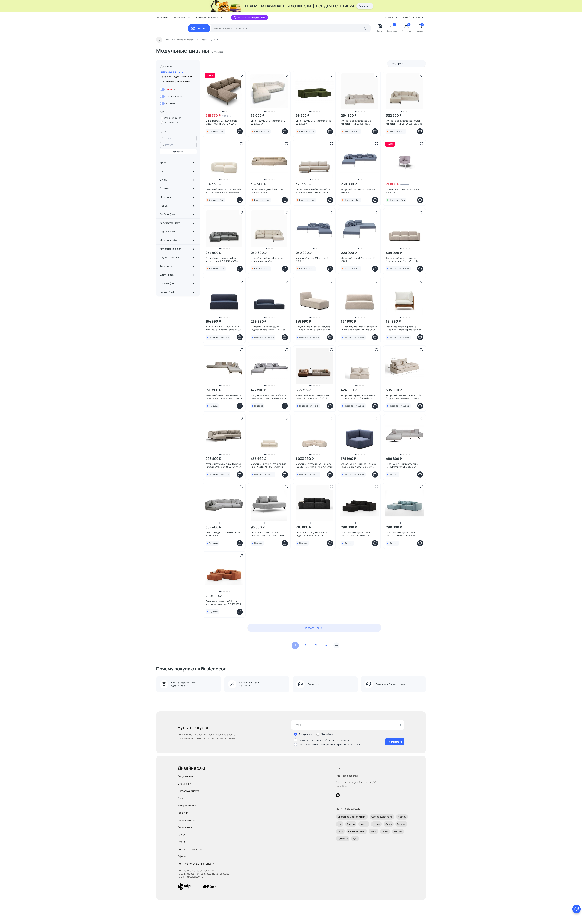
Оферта (182, 856)
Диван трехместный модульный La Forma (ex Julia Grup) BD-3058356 (313, 191)
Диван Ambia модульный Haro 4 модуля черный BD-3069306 (356, 534)
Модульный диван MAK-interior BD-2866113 (358, 191)
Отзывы (182, 841)
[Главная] (172, 28)
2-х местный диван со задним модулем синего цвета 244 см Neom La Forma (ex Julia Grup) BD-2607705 (269, 328)
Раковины (343, 838)
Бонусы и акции (186, 820)
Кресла (363, 824)
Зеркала (401, 824)
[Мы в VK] (350, 795)
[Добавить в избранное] (241, 75)
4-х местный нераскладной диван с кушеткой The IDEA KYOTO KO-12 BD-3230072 (313, 397)
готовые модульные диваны (176, 81)
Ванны (385, 831)
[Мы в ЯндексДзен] (356, 795)
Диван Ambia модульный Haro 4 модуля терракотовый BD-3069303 (223, 603)
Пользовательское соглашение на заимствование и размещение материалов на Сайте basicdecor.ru (203, 873)
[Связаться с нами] (576, 909)
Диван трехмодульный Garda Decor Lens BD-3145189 (268, 191)
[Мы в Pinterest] (344, 795)
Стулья (376, 824)
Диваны (166, 66)
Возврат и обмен (187, 805)
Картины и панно (356, 831)
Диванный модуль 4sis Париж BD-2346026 (402, 191)
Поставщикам (185, 827)
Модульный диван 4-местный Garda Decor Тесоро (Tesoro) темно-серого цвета (269, 397)
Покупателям (185, 776)
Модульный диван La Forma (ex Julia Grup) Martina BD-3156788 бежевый (223, 191)
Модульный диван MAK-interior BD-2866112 (313, 259)
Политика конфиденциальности (196, 863)
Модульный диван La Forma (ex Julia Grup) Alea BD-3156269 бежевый (268, 465)
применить (178, 151)
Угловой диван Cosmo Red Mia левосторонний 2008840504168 (222, 259)
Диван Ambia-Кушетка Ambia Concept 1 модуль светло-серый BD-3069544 (269, 534)
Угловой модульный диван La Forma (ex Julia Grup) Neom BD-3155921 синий (358, 465)
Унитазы (398, 831)
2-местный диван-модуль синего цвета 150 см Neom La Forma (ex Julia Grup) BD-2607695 (224, 328)
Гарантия (183, 812)
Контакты (183, 834)
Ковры (373, 831)
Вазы (340, 831)
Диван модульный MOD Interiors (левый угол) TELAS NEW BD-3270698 (221, 122)
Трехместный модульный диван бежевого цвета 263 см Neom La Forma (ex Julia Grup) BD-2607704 (402, 260)
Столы (388, 824)
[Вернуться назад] (159, 40)
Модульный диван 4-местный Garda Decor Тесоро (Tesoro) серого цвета (224, 397)
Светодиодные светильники (352, 816)
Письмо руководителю (191, 849)
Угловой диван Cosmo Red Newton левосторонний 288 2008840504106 (404, 122)
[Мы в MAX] (338, 795)
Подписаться (395, 741)
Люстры (402, 816)
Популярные (397, 63)
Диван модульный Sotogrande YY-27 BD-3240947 (268, 122)
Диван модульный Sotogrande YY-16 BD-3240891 (313, 122)
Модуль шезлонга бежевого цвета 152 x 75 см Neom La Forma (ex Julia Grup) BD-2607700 (313, 328)
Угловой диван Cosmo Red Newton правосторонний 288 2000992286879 (268, 260)
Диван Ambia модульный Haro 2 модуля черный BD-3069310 (311, 534)
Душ (355, 838)
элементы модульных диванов (177, 76)
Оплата (182, 798)
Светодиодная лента (382, 816)
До (163, 144)
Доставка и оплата (188, 791)
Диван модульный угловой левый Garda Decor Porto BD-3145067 (402, 465)
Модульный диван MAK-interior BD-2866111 (358, 259)
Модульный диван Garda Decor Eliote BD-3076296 (224, 534)
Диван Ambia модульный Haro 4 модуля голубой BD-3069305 (401, 534)
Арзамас (389, 17)
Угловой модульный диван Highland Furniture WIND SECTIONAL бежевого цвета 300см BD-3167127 (224, 465)
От (163, 138)
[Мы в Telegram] (363, 795)
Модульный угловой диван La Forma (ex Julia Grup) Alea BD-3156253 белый (314, 465)
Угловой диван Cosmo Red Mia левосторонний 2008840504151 (356, 122)
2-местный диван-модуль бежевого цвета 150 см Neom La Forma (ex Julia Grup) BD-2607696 (359, 328)
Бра (339, 824)
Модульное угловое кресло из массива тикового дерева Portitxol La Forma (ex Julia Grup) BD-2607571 (403, 328)
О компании (162, 17)
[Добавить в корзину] (240, 131)
